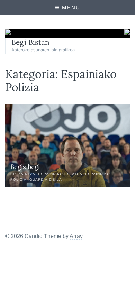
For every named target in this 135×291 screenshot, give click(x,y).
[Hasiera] (8, 33)
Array (76, 236)
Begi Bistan (30, 42)
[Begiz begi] (67, 145)
